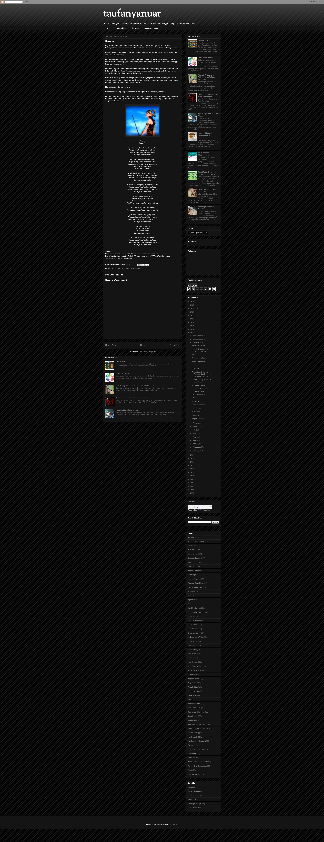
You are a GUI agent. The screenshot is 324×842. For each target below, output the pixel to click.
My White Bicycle (194, 670)
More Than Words (195, 666)
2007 (192, 486)
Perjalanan (192, 683)
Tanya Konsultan (194, 808)
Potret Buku (192, 799)
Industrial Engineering (196, 795)
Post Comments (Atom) (147, 352)
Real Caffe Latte (194, 708)
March (195, 444)
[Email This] (138, 265)
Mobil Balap (192, 662)
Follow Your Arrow (195, 587)
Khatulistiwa (192, 629)
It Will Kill (195, 369)
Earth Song (192, 566)
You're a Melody (135, 268)
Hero (189, 595)
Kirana (194, 365)
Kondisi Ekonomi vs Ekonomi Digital (200, 350)
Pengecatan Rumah (200, 358)
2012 (192, 469)
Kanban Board (121, 362)
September (197, 423)
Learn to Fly (192, 641)
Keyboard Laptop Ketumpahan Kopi (205, 134)
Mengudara (192, 658)
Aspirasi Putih (193, 546)
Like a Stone (193, 645)
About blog (121, 28)
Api (193, 355)
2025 (192, 305)
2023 (192, 312)
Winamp (195, 398)
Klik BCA (195, 401)
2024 (192, 308)
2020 (192, 322)
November (197, 339)
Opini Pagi (192, 675)
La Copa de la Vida (195, 637)
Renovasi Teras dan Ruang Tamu (200, 390)
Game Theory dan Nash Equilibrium (201, 381)
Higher (190, 600)
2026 (192, 302)
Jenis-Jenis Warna (122, 374)
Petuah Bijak (193, 687)
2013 (192, 465)
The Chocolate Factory (197, 729)
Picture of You (193, 691)
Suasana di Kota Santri (197, 724)
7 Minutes (196, 412)
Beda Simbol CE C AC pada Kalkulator (207, 190)
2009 (192, 479)
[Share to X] (142, 265)
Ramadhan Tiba (194, 704)
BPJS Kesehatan (204, 153)
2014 (192, 462)
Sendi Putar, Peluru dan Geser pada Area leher (207, 173)
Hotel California (194, 608)
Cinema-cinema (151, 28)
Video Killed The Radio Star (199, 762)
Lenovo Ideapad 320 (200, 405)
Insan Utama (193, 620)
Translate (206, 510)
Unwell (190, 758)
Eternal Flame (193, 571)
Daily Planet (192, 562)
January (196, 451)
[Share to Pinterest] (147, 265)
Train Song (192, 754)
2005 (192, 493)
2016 (192, 455)
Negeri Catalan (198, 419)
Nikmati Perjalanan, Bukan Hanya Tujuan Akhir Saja (135, 386)
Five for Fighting (194, 579)
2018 (192, 329)
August (196, 426)
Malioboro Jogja (198, 385)
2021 (192, 319)
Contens (135, 28)
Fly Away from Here (195, 583)
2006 (192, 490)
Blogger (174, 824)
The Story (191, 745)
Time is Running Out (196, 749)
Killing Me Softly (194, 633)
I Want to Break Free (196, 612)
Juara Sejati (192, 625)
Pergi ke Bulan (193, 679)
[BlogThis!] (140, 265)
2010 (192, 476)
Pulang (190, 699)
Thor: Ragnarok (198, 362)
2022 (192, 315)
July (194, 430)
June (195, 433)
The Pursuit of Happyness (198, 737)
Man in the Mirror (194, 654)
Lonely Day (192, 650)
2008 (192, 483)
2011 (192, 472)
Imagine (191, 616)
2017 (192, 333)
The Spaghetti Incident (197, 741)
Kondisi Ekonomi (198, 346)
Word (190, 770)
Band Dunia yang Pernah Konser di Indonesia (132, 398)
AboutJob (191, 787)
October (196, 343)
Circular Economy (195, 791)
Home (108, 28)
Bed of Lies (192, 550)
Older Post (174, 345)
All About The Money (196, 541)
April (195, 440)
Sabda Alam (192, 720)
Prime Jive (192, 695)
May (194, 437)
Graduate (191, 591)
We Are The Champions (197, 766)
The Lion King (193, 733)
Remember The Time (196, 712)
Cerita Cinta (115, 268)
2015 (192, 458)
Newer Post (110, 345)
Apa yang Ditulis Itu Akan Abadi (127, 410)
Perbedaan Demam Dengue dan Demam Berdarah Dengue (201, 374)
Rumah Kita (192, 716)
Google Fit (196, 415)
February (196, 447)
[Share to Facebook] (145, 265)
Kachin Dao (196, 408)
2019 (192, 326)
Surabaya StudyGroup (196, 804)
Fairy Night (125, 268)
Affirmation (192, 537)
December (197, 336)
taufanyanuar (132, 14)
